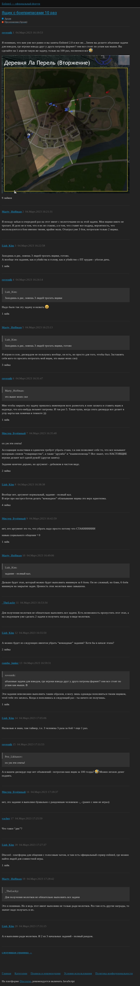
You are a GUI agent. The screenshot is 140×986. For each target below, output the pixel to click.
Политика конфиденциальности (114, 973)
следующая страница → (17, 952)
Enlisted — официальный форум (21, 3)
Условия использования (78, 973)
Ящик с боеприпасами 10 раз (29, 12)
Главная (6, 973)
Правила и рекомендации (46, 973)
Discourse (25, 981)
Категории (21, 973)
